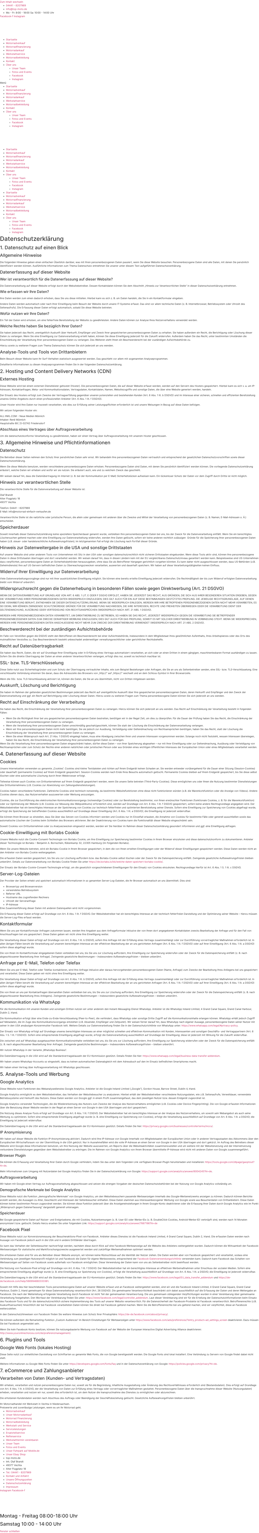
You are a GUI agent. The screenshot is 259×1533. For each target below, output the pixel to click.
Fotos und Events (22, 71)
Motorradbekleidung (17, 57)
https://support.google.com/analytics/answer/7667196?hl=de (122, 1223)
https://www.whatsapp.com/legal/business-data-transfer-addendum (181, 1055)
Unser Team (18, 68)
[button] (129, 83)
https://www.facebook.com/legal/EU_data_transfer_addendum (178, 1277)
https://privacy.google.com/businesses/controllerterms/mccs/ (178, 1126)
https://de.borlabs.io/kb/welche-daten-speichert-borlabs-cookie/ (126, 861)
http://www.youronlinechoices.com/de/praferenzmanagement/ (35, 1333)
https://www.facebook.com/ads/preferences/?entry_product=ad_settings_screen (181, 1319)
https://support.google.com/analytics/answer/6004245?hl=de (177, 1171)
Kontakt (10, 61)
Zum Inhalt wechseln (11, 1)
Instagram (17, 79)
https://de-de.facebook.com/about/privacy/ (143, 1314)
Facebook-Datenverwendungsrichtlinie (159, 1258)
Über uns (11, 64)
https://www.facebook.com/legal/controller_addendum (117, 1297)
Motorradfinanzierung (18, 46)
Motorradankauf (15, 50)
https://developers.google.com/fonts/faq (92, 1363)
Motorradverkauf (15, 43)
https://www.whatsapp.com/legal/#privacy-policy (210, 1025)
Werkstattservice (15, 53)
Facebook (17, 75)
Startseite (11, 39)
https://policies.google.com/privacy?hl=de (193, 1363)
